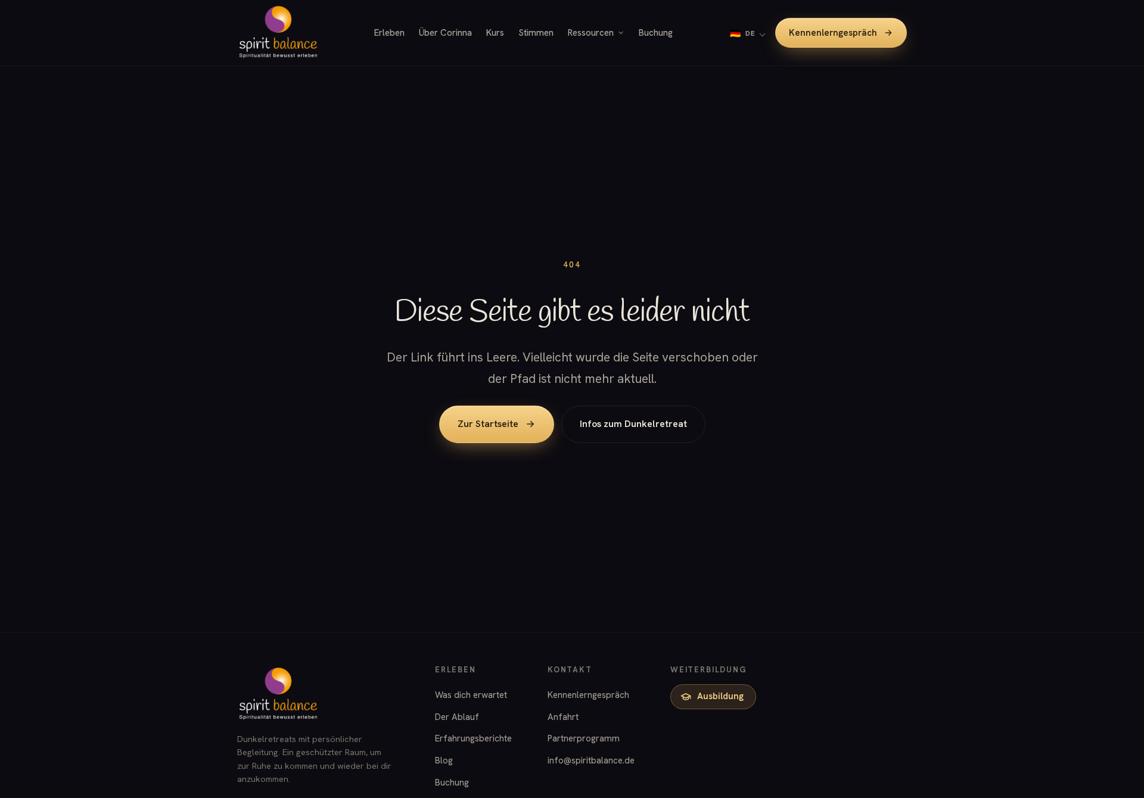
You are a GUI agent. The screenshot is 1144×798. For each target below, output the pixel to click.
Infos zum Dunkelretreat (633, 423)
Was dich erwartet (471, 695)
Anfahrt (563, 717)
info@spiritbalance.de (591, 760)
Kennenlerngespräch (833, 33)
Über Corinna (445, 33)
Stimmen (536, 33)
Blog (444, 760)
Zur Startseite (488, 423)
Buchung (656, 33)
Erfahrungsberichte (473, 738)
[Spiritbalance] (278, 32)
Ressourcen (591, 33)
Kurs (495, 33)
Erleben (389, 33)
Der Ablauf (457, 717)
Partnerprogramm (584, 738)
